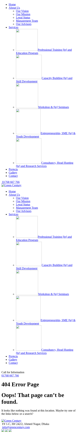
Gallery (13, 172)
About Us (14, 7)
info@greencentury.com (16, 427)
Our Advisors (23, 24)
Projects (13, 169)
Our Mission (23, 14)
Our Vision (22, 11)
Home (12, 4)
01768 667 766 (10, 182)
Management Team (27, 20)
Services (13, 27)
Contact (13, 175)
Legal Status (23, 17)
